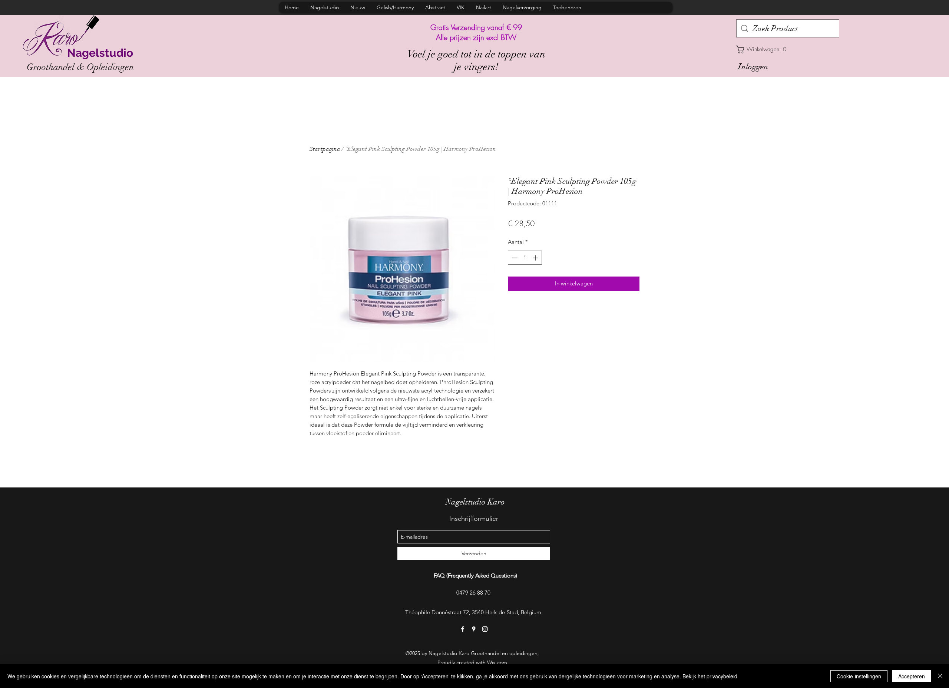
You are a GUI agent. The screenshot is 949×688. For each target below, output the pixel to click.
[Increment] (536, 258)
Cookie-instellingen (859, 676)
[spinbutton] (525, 258)
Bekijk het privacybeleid (709, 676)
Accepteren (911, 676)
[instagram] (485, 629)
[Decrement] (514, 258)
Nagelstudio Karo (475, 502)
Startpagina (325, 149)
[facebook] (462, 629)
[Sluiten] (940, 676)
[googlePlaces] (473, 629)
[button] (787, 49)
